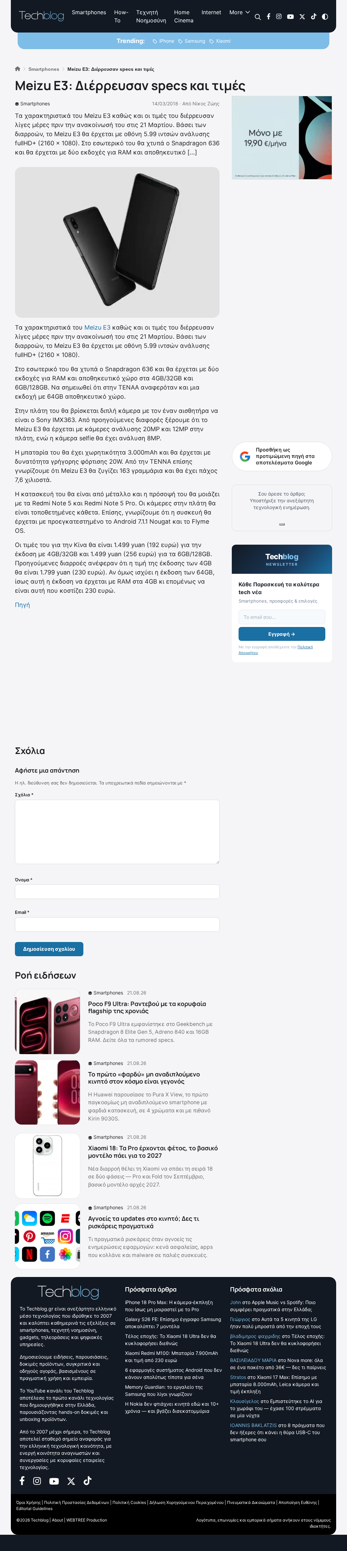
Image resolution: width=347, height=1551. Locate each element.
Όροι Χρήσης (28, 1502)
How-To (121, 16)
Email (22, 912)
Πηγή (22, 604)
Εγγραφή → (281, 634)
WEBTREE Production (86, 1520)
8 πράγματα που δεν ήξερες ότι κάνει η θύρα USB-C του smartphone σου (277, 1432)
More (236, 12)
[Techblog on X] (302, 16)
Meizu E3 (97, 327)
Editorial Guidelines (34, 1508)
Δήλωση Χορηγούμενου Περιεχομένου (186, 1502)
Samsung (195, 41)
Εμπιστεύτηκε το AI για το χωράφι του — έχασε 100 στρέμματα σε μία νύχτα (276, 1408)
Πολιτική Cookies (129, 1502)
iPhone (166, 41)
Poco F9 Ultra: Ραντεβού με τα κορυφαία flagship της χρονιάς (147, 1007)
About (57, 1520)
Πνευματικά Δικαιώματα (251, 1502)
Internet (211, 12)
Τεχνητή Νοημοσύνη (151, 16)
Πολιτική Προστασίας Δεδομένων (76, 1502)
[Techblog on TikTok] (314, 16)
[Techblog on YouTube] (290, 16)
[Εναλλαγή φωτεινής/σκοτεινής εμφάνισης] (325, 16)
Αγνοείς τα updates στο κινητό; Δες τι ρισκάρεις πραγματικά (143, 1222)
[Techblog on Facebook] (268, 16)
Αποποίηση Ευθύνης (298, 1502)
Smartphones (89, 12)
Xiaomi (223, 41)
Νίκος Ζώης (206, 103)
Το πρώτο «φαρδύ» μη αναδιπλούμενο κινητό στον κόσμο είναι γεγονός (144, 1078)
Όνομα (24, 879)
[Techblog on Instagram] (279, 16)
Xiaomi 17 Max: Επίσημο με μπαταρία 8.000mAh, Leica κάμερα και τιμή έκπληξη (274, 1384)
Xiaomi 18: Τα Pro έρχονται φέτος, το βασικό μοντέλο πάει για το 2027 (153, 1151)
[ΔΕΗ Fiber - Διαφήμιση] (282, 138)
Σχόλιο (24, 794)
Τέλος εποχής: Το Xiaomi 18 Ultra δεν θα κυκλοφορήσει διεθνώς (277, 1343)
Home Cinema (183, 16)
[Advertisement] (117, 675)
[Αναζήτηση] (258, 16)
